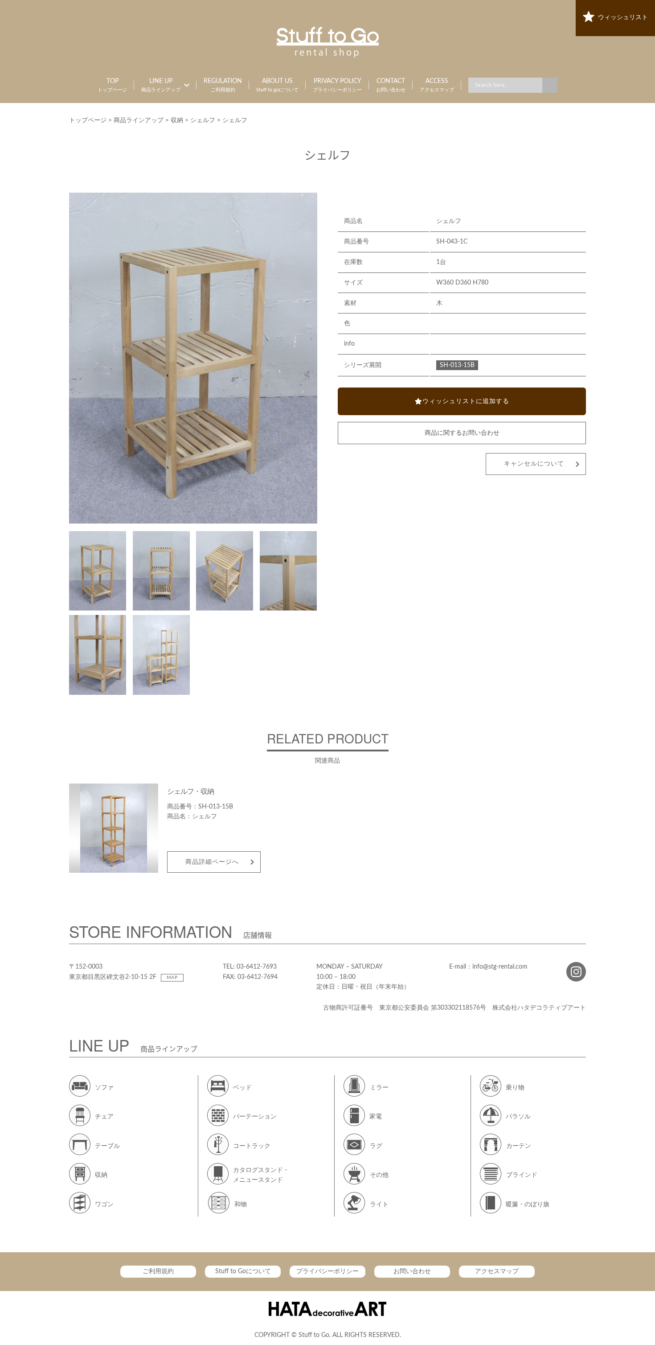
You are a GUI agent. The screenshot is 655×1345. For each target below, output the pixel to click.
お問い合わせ (412, 1271)
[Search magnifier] (549, 85)
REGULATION (223, 85)
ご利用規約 (158, 1271)
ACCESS (437, 85)
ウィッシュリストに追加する (465, 401)
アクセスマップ (497, 1271)
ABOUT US (277, 85)
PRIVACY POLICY (337, 85)
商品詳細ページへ (212, 862)
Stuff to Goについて (243, 1271)
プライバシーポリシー (327, 1271)
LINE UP (160, 85)
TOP (112, 85)
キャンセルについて (534, 464)
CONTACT (390, 85)
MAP (172, 977)
